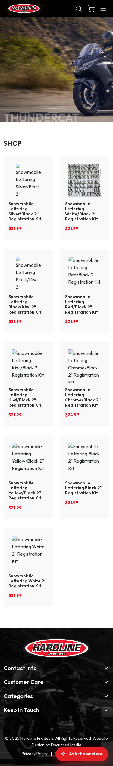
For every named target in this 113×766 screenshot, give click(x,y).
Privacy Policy (35, 753)
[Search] (78, 8)
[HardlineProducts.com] (24, 8)
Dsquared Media (66, 745)
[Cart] (91, 8)
